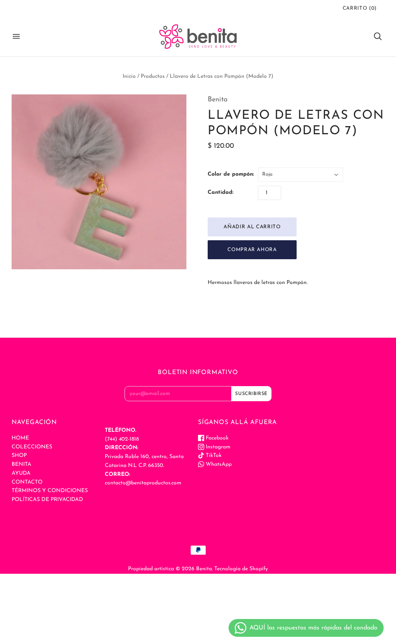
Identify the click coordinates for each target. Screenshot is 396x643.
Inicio (129, 76)
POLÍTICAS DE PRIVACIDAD (47, 500)
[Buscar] (377, 36)
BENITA (21, 464)
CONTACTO (27, 482)
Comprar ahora (252, 249)
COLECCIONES (32, 447)
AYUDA (21, 473)
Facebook (216, 438)
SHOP (19, 455)
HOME (20, 438)
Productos (153, 76)
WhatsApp (218, 464)
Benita (218, 99)
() (360, 8)
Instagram (217, 447)
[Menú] (16, 36)
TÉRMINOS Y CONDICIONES (50, 491)
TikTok (213, 455)
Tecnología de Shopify (241, 569)
